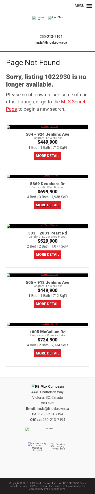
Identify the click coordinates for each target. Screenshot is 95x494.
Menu (80, 6)
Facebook (41, 470)
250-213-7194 (51, 37)
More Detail (47, 156)
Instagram (53, 470)
